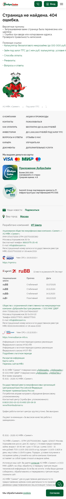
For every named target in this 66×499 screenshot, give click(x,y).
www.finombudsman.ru (13, 405)
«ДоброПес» (55, 373)
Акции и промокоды (37, 117)
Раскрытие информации (14, 358)
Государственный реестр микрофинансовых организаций (29, 385)
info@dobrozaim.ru (17, 245)
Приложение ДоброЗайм (35, 168)
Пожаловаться (34, 122)
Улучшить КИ (33, 143)
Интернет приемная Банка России (18, 391)
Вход (52, 4)
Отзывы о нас (33, 137)
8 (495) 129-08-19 (28, 402)
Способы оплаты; (13, 55)
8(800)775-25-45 (30, 242)
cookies (27, 492)
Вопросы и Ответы (13, 137)
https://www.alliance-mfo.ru (15, 337)
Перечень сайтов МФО (13, 364)
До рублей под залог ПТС (44, 132)
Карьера (7, 143)
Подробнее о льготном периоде (17, 353)
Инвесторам (9, 132)
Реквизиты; (10, 60)
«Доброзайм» (43, 370)
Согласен (55, 492)
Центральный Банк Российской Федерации (22, 388)
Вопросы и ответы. (14, 65)
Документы (9, 148)
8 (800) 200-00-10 (11, 402)
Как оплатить (10, 127)
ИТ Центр (36, 225)
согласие (35, 463)
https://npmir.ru (9, 262)
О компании (9, 117)
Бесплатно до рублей (41, 127)
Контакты (8, 122)
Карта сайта (8, 361)
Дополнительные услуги (39, 148)
